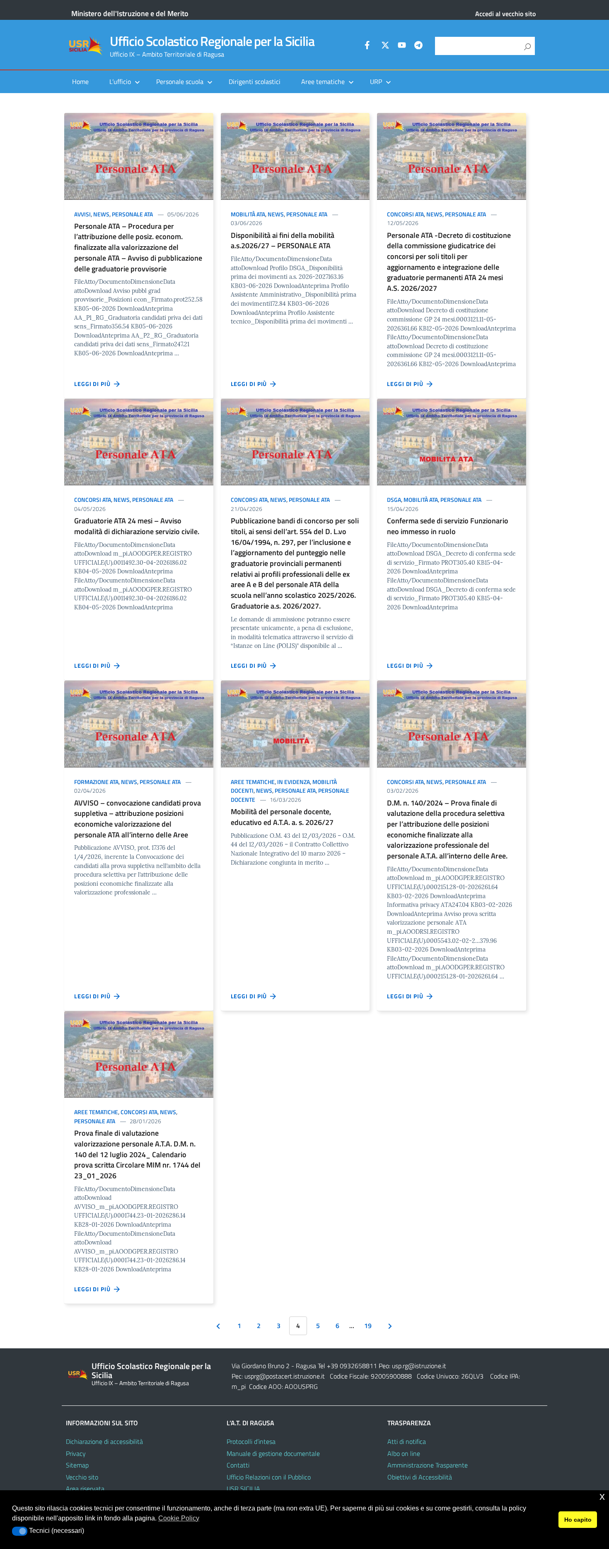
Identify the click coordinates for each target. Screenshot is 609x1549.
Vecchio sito (82, 1477)
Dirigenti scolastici (254, 81)
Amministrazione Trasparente (427, 1465)
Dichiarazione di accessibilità (104, 1441)
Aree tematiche (253, 781)
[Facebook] (369, 46)
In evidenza (293, 781)
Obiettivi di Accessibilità (419, 1477)
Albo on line (403, 1453)
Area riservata (85, 1489)
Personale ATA (132, 214)
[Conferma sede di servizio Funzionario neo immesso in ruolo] (451, 441)
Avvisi (82, 214)
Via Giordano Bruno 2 (261, 1366)
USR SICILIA (243, 1489)
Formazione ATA (96, 781)
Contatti (238, 1465)
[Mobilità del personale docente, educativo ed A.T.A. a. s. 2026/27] (295, 723)
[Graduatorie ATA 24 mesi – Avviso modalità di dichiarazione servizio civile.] (138, 441)
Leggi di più (94, 383)
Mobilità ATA (248, 214)
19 (368, 1326)
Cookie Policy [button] (178, 1518)
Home (80, 81)
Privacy (76, 1453)
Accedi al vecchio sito (505, 14)
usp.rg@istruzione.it (419, 1366)
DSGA (394, 499)
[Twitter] (385, 46)
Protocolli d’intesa (251, 1441)
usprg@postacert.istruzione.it (284, 1376)
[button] (19, 1531)
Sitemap (77, 1465)
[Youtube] (402, 46)
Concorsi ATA (405, 214)
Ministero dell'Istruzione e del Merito (129, 13)
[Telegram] (418, 46)
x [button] (602, 1496)
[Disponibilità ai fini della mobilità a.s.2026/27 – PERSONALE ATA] (295, 155)
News (101, 214)
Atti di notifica (406, 1441)
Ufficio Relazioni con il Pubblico (269, 1477)
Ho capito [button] (578, 1519)
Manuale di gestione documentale (273, 1453)
